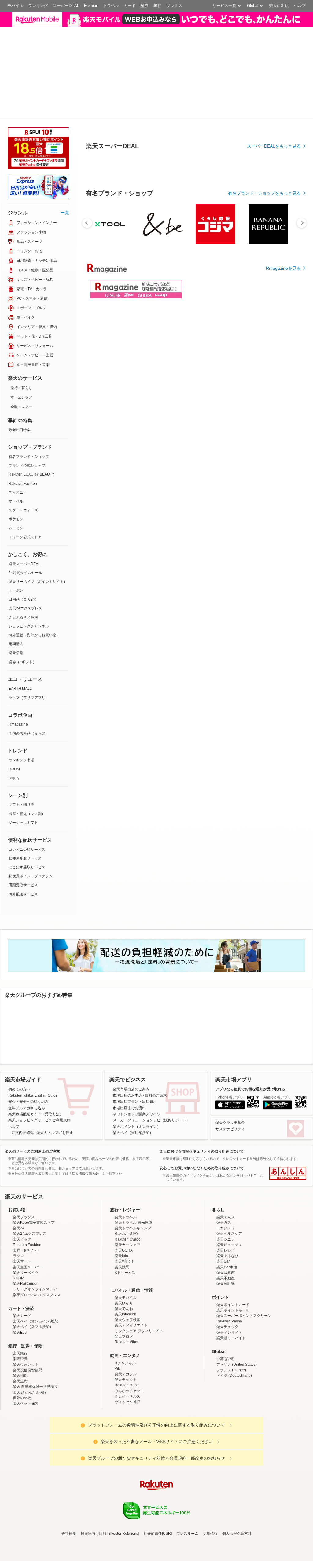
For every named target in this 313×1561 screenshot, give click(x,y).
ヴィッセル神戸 (127, 1477)
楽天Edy (20, 1408)
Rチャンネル (125, 1438)
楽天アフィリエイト (131, 1401)
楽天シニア (225, 1315)
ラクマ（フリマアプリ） (29, 755)
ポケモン (16, 576)
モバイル (15, 5)
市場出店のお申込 (127, 1171)
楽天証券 (20, 1434)
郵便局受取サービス (25, 915)
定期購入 (16, 701)
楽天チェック (227, 1402)
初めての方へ (19, 1164)
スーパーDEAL (66, 5)
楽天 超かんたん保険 (30, 1468)
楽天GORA (124, 1326)
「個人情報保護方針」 (85, 1249)
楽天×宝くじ (125, 1337)
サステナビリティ (230, 1204)
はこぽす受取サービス (27, 924)
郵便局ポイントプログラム (31, 933)
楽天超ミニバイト (231, 1413)
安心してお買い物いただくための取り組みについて (202, 1243)
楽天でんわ (124, 1384)
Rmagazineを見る (283, 325)
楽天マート (22, 1337)
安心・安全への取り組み (28, 1177)
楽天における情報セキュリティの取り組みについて (202, 1227)
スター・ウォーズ (23, 567)
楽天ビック (22, 1315)
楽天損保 (20, 1451)
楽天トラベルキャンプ (133, 1303)
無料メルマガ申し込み (26, 1183)
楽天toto (121, 1331)
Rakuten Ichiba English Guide (33, 1171)
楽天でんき (225, 1292)
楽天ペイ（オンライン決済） (37, 1397)
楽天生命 (20, 1456)
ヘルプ (300, 5)
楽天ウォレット (26, 1440)
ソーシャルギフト (23, 880)
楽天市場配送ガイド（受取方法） (35, 1189)
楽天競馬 (122, 1342)
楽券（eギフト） (22, 719)
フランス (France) (231, 1445)
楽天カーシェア (127, 1320)
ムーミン (16, 585)
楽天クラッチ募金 (230, 1198)
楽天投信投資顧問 (27, 1445)
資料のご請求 (156, 1171)
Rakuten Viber (126, 1417)
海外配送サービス (23, 951)
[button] (247, 22)
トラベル (111, 5)
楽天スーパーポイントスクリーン (243, 1391)
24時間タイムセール (25, 630)
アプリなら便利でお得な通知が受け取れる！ (252, 1164)
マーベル (16, 558)
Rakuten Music (127, 1460)
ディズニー (18, 549)
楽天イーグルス (127, 1472)
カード (130, 5)
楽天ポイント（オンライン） (136, 1202)
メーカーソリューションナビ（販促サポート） (151, 1196)
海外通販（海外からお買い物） (34, 692)
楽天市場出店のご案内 (131, 1164)
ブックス (174, 5)
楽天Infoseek (125, 1389)
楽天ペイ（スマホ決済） (33, 1402)
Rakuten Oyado (128, 1315)
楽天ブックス (24, 1292)
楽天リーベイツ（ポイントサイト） (38, 639)
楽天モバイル (126, 1373)
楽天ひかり (124, 1378)
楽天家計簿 (225, 1359)
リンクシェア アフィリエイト (139, 1406)
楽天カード (22, 1391)
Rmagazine (18, 781)
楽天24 (18, 1303)
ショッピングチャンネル (29, 683)
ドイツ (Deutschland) (234, 1451)
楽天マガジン (126, 1449)
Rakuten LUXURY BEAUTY (31, 532)
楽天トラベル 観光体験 (133, 1298)
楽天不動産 (225, 1353)
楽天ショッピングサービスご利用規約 (39, 1196)
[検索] (209, 23)
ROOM (14, 826)
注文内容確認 (23, 1208)
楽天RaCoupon (26, 1359)
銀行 (157, 5)
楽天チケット (126, 1455)
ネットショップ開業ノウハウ (136, 1189)
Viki (118, 1444)
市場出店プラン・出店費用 (135, 1177)
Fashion (91, 5)
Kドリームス (125, 1348)
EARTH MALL (20, 746)
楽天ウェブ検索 (127, 1395)
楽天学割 (16, 710)
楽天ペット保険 (26, 1479)
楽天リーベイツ (26, 1348)
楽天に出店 (279, 5)
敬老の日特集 (20, 487)
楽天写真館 (225, 1348)
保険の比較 (22, 1473)
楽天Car (223, 1337)
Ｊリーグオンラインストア (35, 1364)
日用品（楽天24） (24, 656)
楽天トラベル (126, 1292)
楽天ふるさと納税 (23, 674)
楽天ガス (223, 1298)
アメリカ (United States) (236, 1440)
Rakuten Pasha (229, 1397)
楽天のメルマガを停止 (54, 1208)
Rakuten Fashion (23, 541)
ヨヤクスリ (225, 1303)
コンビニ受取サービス (27, 907)
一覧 (65, 269)
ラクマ (18, 1331)
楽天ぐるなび (227, 1331)
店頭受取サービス (23, 942)
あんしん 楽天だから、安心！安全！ (287, 1249)
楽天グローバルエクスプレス (37, 1370)
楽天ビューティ (229, 1320)
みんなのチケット (129, 1466)
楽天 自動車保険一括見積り (35, 1462)
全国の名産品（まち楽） (29, 790)
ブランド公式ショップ (27, 523)
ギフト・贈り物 (21, 862)
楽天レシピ (225, 1326)
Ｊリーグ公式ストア (25, 594)
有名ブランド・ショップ (29, 514)
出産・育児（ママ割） (27, 871)
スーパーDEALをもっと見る (274, 203)
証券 (145, 5)
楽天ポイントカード (232, 1380)
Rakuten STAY (126, 1309)
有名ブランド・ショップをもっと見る (264, 250)
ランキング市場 (21, 817)
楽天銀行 (20, 1429)
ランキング (38, 5)
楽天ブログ (124, 1412)
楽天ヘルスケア (229, 1309)
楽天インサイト (229, 1408)
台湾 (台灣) (225, 1434)
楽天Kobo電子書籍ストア (34, 1298)
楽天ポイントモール (232, 1386)
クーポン (16, 647)
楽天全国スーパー (27, 1342)
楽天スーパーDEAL (24, 621)
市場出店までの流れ (129, 1183)
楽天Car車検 (226, 1342)
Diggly (14, 835)
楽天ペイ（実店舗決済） (133, 1208)
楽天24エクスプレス (25, 666)
